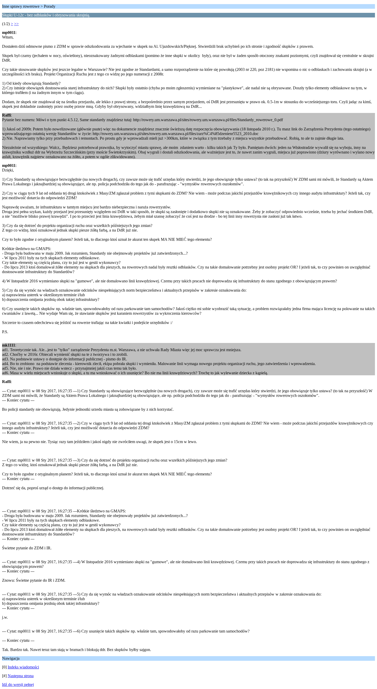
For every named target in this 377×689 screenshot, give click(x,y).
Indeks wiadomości (23, 667)
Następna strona (21, 676)
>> (16, 24)
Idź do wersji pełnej (18, 684)
